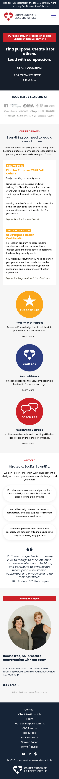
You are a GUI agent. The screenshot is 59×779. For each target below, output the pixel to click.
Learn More (28, 336)
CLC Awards (29, 728)
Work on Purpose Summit (30, 723)
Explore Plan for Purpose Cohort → (24, 219)
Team (29, 719)
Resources (29, 733)
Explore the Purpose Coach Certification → (28, 278)
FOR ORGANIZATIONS (27, 75)
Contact (29, 709)
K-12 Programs (29, 737)
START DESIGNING (29, 68)
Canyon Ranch (29, 742)
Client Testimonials (29, 714)
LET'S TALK (9, 685)
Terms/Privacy (29, 747)
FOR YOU (27, 80)
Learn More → (29, 389)
